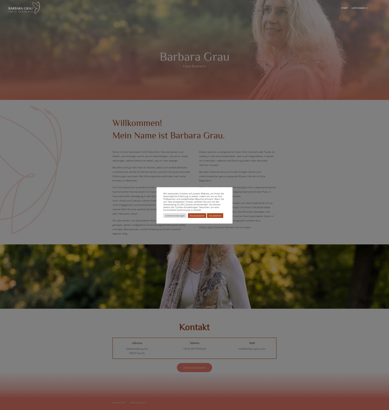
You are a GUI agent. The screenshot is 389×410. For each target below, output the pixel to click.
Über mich (378, 8)
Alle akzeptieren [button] (197, 215)
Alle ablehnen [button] (215, 215)
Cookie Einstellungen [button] (175, 215)
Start (344, 8)
